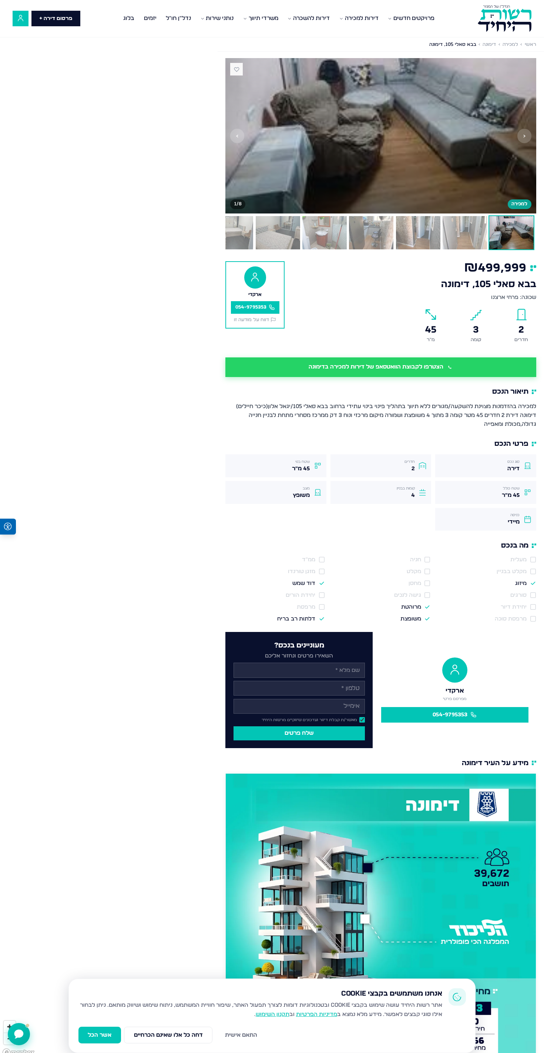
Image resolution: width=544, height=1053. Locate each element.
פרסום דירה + (55, 18)
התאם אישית (241, 1035)
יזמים (150, 18)
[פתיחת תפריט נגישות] (8, 527)
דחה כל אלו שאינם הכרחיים (168, 1035)
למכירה (510, 44)
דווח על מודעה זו (251, 319)
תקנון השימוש (272, 1014)
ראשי (530, 44)
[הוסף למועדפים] (236, 69)
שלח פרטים (299, 733)
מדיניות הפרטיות (316, 1014)
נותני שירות (220, 18)
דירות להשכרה (311, 18)
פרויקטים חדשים (413, 18)
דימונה (489, 44)
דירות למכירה (362, 18)
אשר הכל (99, 1035)
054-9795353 (450, 714)
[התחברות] (20, 19)
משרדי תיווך (263, 18)
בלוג (128, 18)
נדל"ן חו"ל (178, 18)
